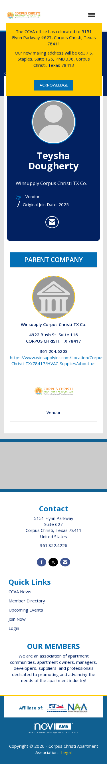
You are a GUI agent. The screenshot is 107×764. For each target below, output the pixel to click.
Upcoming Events (26, 610)
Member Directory (27, 601)
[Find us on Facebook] (41, 562)
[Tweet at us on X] (53, 562)
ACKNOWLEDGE (54, 85)
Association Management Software (54, 732)
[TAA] (57, 708)
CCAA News (20, 591)
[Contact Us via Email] (65, 562)
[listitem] (52, 222)
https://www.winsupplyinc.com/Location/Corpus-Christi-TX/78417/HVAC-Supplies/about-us (57, 360)
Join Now (17, 619)
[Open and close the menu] (71, 15)
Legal (66, 752)
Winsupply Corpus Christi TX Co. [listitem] (53, 324)
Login (14, 628)
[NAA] (78, 708)
